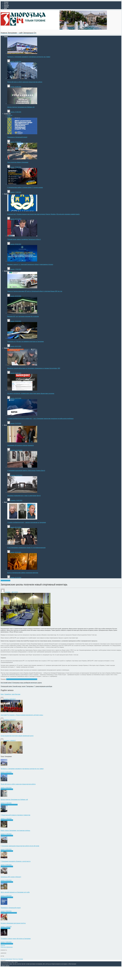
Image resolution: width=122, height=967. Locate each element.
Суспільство (13, 913)
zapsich (12, 61)
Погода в (7, 947)
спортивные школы (32, 679)
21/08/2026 (18, 112)
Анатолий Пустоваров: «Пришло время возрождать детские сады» (22, 715)
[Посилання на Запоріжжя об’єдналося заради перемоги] (22, 442)
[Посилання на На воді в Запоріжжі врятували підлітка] (4, 920)
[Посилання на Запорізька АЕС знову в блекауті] (4, 873)
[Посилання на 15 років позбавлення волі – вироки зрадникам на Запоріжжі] (22, 519)
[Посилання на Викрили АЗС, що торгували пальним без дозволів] (22, 313)
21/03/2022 (19, 450)
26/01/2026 (18, 346)
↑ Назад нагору (5, 965)
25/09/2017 (12, 720)
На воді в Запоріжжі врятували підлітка (13, 923)
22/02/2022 (19, 475)
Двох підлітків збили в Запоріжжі (17, 162)
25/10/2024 (18, 577)
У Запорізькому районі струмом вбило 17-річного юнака (25, 187)
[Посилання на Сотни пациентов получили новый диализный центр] (12, 753)
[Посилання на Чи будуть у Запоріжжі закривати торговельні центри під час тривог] (22, 53)
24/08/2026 (18, 61)
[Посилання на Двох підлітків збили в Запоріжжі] (22, 159)
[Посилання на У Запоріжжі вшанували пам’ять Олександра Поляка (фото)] (22, 467)
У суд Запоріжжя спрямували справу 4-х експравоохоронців (26, 548)
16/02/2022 (19, 500)
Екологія (5, 804)
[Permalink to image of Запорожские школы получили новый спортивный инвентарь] (25, 625)
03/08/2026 (18, 373)
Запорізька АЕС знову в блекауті (11, 877)
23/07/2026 (18, 398)
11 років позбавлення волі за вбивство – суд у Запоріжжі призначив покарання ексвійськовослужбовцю (40, 418)
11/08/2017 (12, 740)
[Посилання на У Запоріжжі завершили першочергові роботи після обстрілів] (4, 842)
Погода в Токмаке (18, 959)
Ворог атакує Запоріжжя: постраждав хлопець (15, 830)
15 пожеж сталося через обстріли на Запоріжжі (16, 939)
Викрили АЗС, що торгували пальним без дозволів (23, 316)
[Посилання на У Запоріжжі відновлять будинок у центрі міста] (4, 858)
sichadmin (12, 450)
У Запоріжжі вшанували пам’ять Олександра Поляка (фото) (26, 470)
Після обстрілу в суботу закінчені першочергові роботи (24, 82)
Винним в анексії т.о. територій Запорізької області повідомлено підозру (30, 264)
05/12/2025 (18, 527)
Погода (3, 945)
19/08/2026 (18, 142)
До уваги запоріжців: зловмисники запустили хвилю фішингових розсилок (30, 393)
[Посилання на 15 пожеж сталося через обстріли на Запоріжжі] (4, 935)
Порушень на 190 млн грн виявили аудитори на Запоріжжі (25, 341)
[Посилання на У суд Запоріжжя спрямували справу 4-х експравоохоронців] (22, 544)
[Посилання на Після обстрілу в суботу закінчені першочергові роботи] (22, 78)
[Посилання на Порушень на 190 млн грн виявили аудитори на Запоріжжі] (22, 338)
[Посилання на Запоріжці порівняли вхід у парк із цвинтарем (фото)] (22, 492)
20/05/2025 (18, 552)
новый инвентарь (22, 679)
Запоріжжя (3, 580)
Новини (8, 580)
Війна (2, 774)
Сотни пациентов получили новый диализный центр (17, 736)
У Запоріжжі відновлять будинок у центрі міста (15, 861)
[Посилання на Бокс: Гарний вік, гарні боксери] (12, 711)
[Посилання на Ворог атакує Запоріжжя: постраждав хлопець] (4, 827)
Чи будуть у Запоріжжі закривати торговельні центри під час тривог (28, 57)
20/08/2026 (8, 849)
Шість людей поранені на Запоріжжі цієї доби (15, 892)
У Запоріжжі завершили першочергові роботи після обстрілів (20, 846)
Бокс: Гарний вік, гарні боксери (10, 694)
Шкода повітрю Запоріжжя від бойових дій (20, 107)
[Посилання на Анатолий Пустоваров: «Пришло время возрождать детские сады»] (12, 732)
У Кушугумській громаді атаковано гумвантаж (15, 815)
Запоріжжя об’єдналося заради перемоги (20, 445)
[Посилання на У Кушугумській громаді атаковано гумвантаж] (4, 811)
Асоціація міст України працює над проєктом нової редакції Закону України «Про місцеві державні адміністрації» (43, 214)
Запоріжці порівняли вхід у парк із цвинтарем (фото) (24, 496)
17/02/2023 (18, 269)
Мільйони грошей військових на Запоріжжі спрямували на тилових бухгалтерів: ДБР (33, 368)
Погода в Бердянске (6, 959)
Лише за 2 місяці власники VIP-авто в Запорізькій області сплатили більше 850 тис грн (34, 291)
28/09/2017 (12, 699)
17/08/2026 (18, 192)
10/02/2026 (18, 321)
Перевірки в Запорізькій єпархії (17, 137)
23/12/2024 (18, 219)
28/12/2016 (15, 592)
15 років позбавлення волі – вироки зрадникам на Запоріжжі (26, 522)
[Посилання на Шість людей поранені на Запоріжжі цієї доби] (4, 889)
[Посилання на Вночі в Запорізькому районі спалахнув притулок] (22, 569)
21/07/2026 (18, 423)
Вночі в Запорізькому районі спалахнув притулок (22, 573)
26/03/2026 (18, 296)
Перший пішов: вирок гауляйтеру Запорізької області (24, 239)
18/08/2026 (18, 167)
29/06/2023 (18, 244)
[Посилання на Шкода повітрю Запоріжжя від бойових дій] (22, 103)
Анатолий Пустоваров (12, 679)
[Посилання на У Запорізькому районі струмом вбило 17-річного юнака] (22, 184)
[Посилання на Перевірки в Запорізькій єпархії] (22, 134)
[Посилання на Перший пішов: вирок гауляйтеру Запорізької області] (22, 236)
